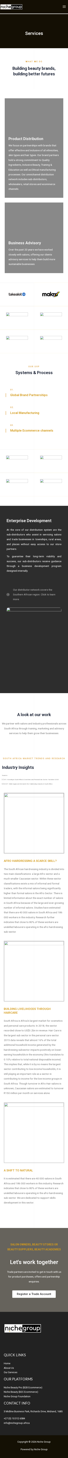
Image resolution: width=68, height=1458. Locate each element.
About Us (9, 1368)
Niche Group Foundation (17, 1396)
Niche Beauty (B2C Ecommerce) (21, 1391)
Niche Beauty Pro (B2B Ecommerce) (23, 1387)
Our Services (10, 1372)
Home (7, 1363)
